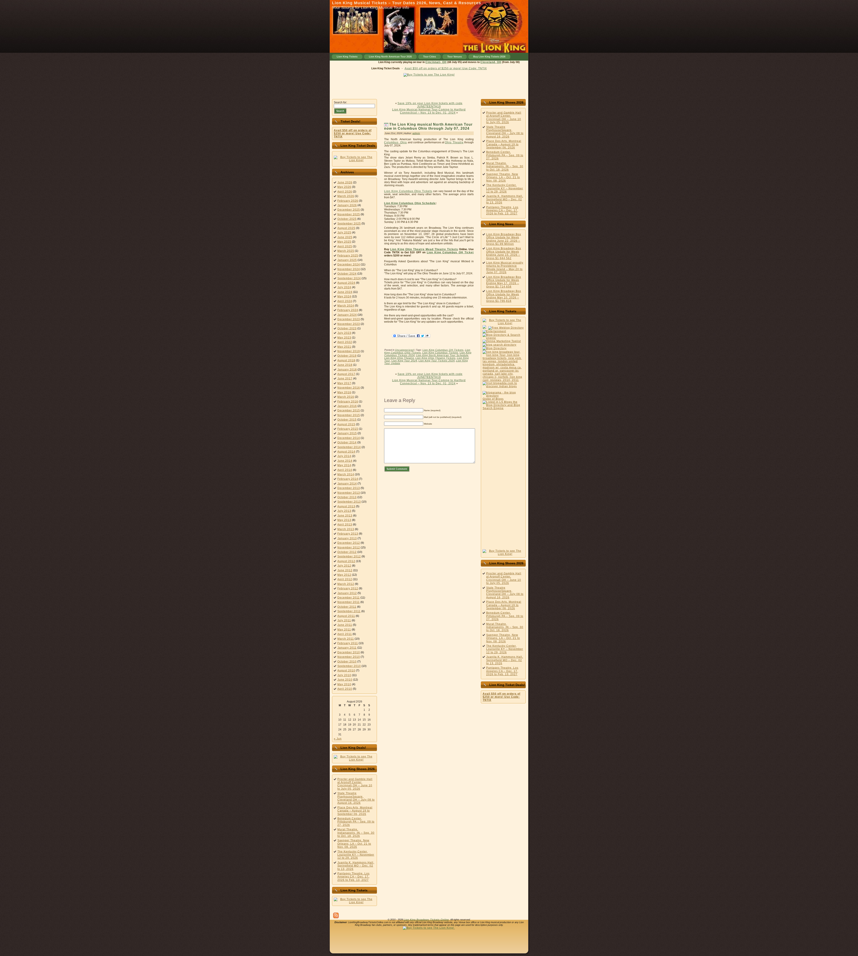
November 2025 (348, 214)
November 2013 (348, 492)
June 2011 (344, 624)
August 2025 (346, 228)
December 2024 (348, 264)
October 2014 (347, 442)
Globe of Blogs (493, 398)
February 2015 (347, 428)
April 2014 (344, 470)
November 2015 (348, 415)
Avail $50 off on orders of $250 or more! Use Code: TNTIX (446, 68)
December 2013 (348, 488)
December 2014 (348, 438)
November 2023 (348, 324)
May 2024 (344, 296)
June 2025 (344, 237)
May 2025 (344, 241)
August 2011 (346, 616)
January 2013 (347, 538)
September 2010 (349, 666)
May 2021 (344, 346)
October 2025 (347, 218)
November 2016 (348, 387)
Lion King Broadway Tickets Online (426, 919)
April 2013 (344, 524)
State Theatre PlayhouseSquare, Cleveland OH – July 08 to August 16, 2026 (356, 798)
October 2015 (347, 419)
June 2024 (344, 292)
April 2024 (344, 301)
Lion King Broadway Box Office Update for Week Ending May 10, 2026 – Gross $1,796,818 (503, 296)
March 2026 (345, 196)
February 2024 (347, 310)
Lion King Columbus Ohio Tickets (408, 191)
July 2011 (344, 620)
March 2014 (345, 474)
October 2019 (347, 355)
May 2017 (344, 383)
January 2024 (347, 314)
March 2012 (345, 584)
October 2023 (347, 328)
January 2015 (347, 433)
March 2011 (345, 638)
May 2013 (344, 520)
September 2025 (349, 223)
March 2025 (345, 250)
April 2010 (344, 688)
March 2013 (345, 529)
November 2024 (348, 269)
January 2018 (347, 369)
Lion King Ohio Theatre (399, 358)
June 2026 (344, 182)
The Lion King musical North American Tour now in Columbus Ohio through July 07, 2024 (428, 126)
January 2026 (347, 205)
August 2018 (346, 360)
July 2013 (344, 510)
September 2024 (349, 278)
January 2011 (347, 647)
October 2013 (347, 497)
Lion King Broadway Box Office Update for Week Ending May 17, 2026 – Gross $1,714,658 (503, 281)
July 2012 (344, 565)
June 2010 (344, 679)
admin (416, 133)
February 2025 (347, 255)
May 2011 (344, 629)
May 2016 (344, 392)
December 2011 (348, 597)
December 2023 (348, 319)
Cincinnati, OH (413, 62)
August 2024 (346, 282)
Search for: (340, 102)
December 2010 (348, 652)
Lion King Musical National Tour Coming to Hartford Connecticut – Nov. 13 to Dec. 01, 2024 (429, 111)
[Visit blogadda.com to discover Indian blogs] (503, 386)
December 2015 (348, 410)
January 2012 (347, 593)
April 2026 (344, 191)
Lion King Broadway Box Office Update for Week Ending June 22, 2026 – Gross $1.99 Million (503, 239)
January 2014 (347, 483)
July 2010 (344, 675)
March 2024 (345, 305)
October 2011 (346, 606)
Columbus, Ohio (395, 142)
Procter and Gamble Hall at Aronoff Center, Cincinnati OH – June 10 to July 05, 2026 (354, 784)
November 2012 (348, 547)
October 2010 (347, 661)
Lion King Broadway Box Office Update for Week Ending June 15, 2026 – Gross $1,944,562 (503, 253)
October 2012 (347, 552)
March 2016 (345, 396)
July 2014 (344, 456)
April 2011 (344, 634)
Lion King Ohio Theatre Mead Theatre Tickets (424, 249)
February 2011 (347, 643)
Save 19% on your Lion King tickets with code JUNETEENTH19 (430, 105)
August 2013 (346, 506)
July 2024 (344, 287)
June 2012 (344, 570)
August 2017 (346, 374)
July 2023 (344, 332)
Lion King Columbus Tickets (440, 352)
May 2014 (344, 465)
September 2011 (349, 611)
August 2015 (346, 424)
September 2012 (349, 556)
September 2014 (349, 447)
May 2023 (344, 337)
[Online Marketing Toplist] (502, 341)
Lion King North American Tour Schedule (442, 355)
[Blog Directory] (495, 348)
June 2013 (344, 515)
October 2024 (347, 273)
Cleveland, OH (468, 62)
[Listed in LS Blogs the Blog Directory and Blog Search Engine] (503, 408)
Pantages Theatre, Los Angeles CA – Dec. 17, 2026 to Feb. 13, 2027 (353, 877)
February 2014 (347, 478)
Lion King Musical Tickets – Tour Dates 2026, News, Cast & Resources (406, 3)
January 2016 (347, 406)
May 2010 (344, 684)
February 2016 (347, 401)
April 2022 (344, 342)
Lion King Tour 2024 (404, 360)
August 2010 (346, 670)
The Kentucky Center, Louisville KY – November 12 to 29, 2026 (355, 855)
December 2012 (348, 542)
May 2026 (344, 186)
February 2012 (347, 588)
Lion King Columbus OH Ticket (450, 252)
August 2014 (346, 451)
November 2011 (348, 602)
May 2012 (344, 574)
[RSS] (336, 915)
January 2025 (347, 260)
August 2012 (346, 561)
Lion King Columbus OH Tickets (443, 350)
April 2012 (344, 579)
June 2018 (344, 364)
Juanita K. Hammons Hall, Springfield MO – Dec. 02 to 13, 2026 (355, 866)
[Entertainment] (494, 331)
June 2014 (344, 460)
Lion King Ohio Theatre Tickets (435, 358)
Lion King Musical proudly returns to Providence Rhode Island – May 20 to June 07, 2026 (504, 267)
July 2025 (344, 232)
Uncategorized (404, 350)
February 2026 (347, 200)
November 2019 (348, 351)
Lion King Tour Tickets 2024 (436, 360)
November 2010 (348, 656)
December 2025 (348, 209)
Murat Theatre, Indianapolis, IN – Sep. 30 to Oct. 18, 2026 (355, 833)
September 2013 (349, 501)
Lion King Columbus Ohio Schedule (410, 203)
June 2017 (344, 378)
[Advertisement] (429, 87)
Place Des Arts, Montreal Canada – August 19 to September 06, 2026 (354, 811)
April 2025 (344, 246)
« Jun (338, 738)
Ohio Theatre (454, 142)
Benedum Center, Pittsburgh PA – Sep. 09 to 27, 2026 (355, 822)
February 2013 (347, 533)
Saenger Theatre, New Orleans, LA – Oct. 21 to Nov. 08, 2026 (354, 843)
